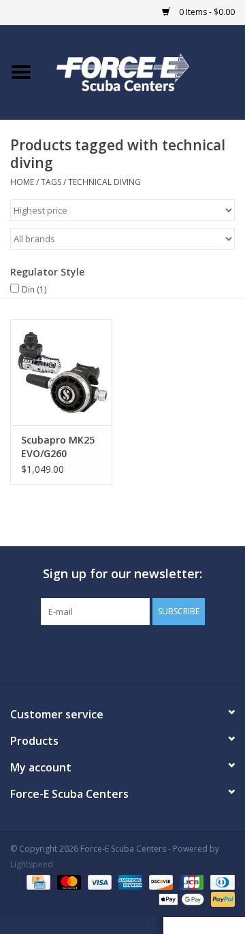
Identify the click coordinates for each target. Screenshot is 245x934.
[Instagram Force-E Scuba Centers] (171, 653)
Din (34, 289)
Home (22, 182)
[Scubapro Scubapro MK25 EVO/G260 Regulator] (61, 372)
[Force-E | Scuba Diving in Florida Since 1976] (143, 71)
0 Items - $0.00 (206, 12)
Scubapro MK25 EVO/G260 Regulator (58, 447)
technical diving (104, 182)
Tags (51, 182)
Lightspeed (31, 864)
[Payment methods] (37, 881)
